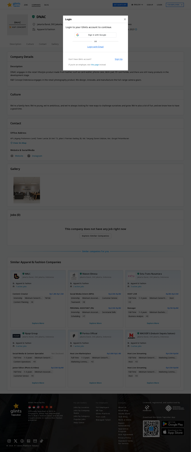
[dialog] (95, 43)
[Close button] (125, 19)
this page (95, 64)
